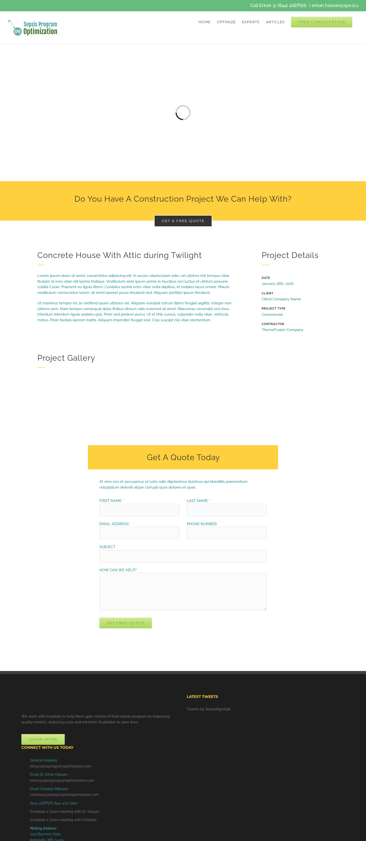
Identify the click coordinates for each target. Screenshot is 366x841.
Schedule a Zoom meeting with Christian (63, 820)
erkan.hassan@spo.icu (335, 5)
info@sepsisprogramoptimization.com (60, 766)
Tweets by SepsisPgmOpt (209, 709)
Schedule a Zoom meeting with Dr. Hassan (64, 812)
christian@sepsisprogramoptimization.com (64, 795)
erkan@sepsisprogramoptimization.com (62, 780)
